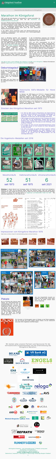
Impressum (15, 453)
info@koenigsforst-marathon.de (30, 452)
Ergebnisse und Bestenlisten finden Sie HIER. (39, 192)
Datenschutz (8, 453)
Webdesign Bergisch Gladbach (43, 453)
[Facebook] (28, 455)
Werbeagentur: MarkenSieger (27, 453)
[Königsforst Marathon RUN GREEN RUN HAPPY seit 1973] (11, 2)
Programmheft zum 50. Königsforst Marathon (16, 63)
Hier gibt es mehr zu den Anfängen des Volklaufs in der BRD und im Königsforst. (22, 61)
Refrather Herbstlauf (12, 45)
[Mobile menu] (54, 3)
